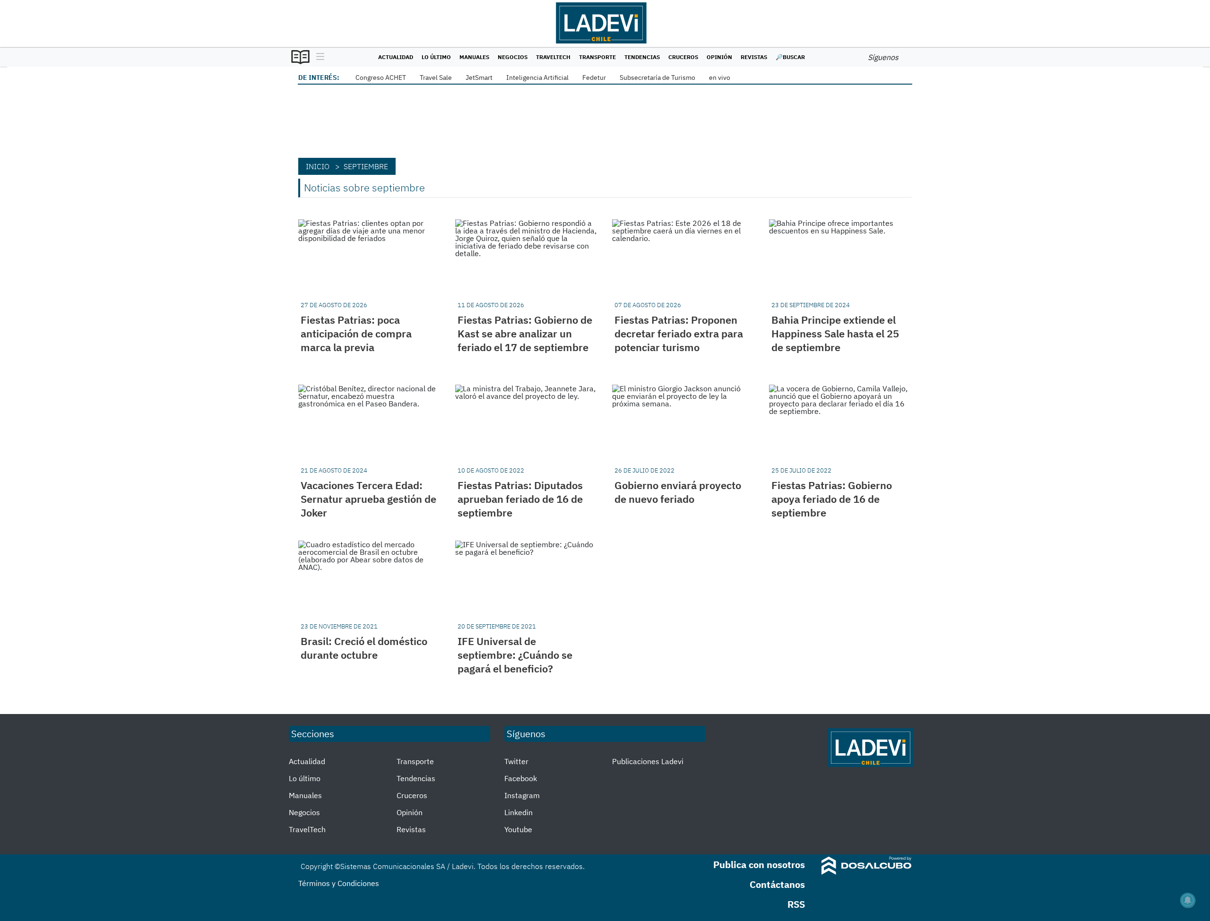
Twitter (516, 761)
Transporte (597, 56)
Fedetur (594, 77)
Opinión (719, 56)
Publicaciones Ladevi (647, 761)
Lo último (436, 56)
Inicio (317, 166)
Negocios (512, 56)
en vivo (719, 77)
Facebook (520, 778)
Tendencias (642, 56)
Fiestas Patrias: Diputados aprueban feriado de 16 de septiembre (520, 498)
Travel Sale (436, 77)
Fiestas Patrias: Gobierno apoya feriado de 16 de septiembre (831, 498)
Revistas (754, 56)
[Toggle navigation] (318, 57)
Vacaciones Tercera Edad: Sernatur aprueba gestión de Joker (368, 498)
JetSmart (479, 77)
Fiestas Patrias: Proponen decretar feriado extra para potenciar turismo (678, 333)
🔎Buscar (790, 56)
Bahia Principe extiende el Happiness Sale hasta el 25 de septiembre (835, 333)
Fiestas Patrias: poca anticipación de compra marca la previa (356, 333)
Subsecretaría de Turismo (657, 77)
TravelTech (553, 56)
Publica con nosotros (759, 864)
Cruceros (683, 56)
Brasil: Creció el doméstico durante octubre (364, 648)
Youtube (518, 829)
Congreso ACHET (380, 77)
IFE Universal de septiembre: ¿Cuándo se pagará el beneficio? (515, 654)
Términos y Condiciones (338, 883)
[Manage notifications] (1187, 900)
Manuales (474, 56)
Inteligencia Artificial (537, 77)
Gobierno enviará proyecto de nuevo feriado (677, 492)
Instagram (522, 795)
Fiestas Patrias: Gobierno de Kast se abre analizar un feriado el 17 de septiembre (525, 333)
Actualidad (395, 56)
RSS (796, 904)
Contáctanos (777, 884)
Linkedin (518, 812)
